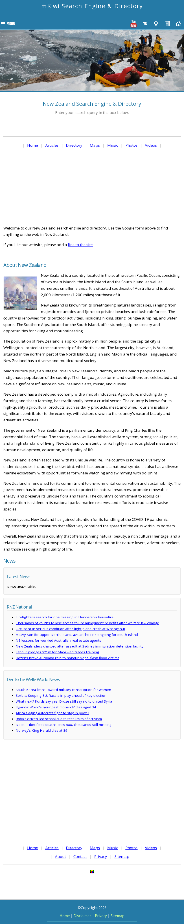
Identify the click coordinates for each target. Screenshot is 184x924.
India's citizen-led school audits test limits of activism (59, 718)
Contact (80, 856)
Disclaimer (82, 915)
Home (32, 145)
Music (112, 145)
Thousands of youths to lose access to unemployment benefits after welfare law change (87, 623)
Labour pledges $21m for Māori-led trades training (57, 652)
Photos (131, 145)
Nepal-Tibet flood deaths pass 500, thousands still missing (64, 724)
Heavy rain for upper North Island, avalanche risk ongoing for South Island (77, 634)
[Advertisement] (92, 189)
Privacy (100, 856)
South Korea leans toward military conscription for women (63, 689)
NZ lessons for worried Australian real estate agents (58, 640)
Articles (52, 145)
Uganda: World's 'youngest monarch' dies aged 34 (56, 707)
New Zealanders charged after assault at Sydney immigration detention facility (79, 646)
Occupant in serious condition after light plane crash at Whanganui (70, 628)
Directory (74, 145)
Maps (95, 145)
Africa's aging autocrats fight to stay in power (52, 713)
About (60, 856)
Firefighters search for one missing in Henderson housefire (65, 617)
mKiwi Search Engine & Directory (92, 6)
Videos (151, 145)
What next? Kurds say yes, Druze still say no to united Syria (64, 701)
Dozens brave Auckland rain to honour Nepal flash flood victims (67, 658)
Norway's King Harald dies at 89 (41, 730)
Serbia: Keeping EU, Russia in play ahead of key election (61, 695)
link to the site (80, 244)
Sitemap (121, 856)
